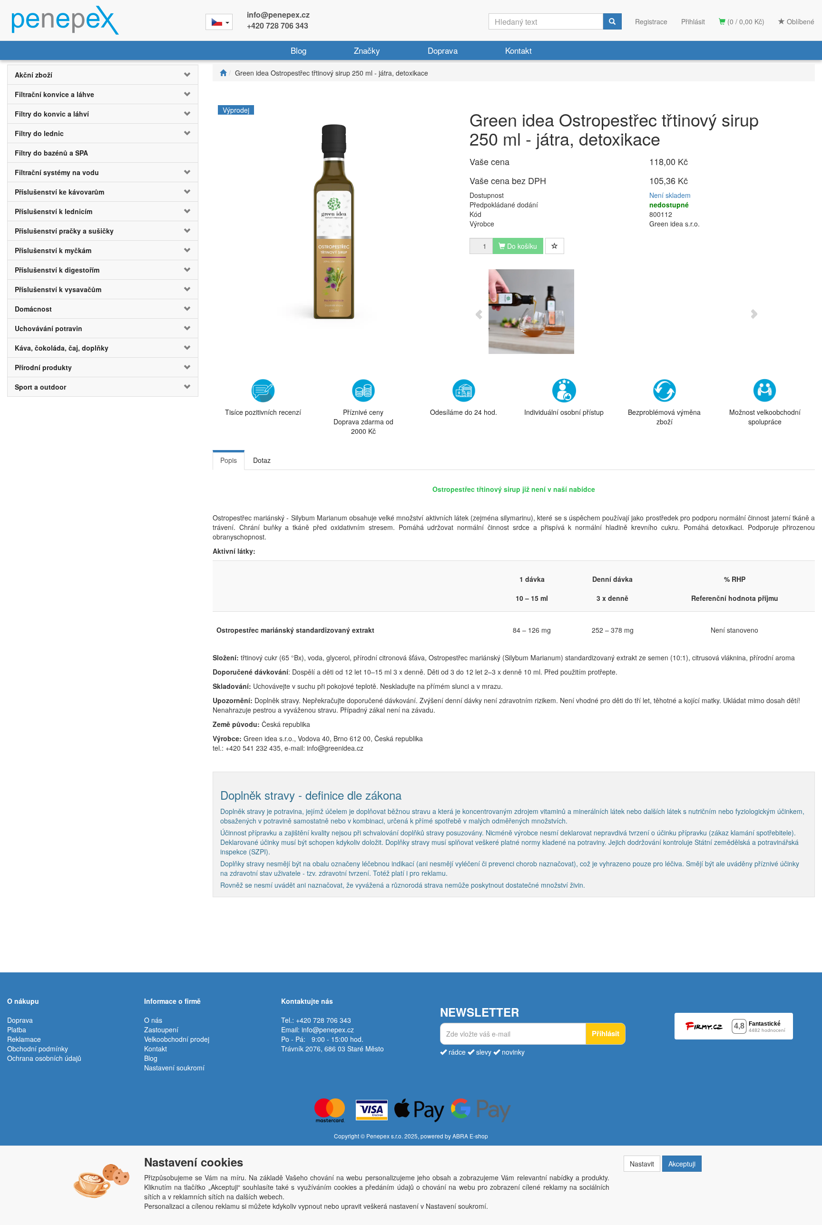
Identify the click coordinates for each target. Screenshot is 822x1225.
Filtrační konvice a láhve (54, 94)
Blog (298, 50)
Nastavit (642, 1163)
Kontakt (518, 50)
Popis (228, 460)
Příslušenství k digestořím (57, 269)
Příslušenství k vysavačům (58, 289)
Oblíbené (799, 21)
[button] (182, 74)
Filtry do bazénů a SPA (51, 152)
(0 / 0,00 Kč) (744, 21)
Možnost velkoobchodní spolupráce (765, 416)
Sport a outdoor (40, 387)
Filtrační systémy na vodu (57, 172)
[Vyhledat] (612, 21)
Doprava (443, 50)
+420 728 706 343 (277, 25)
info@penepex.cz (278, 14)
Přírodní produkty (43, 367)
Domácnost (33, 309)
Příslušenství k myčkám (53, 250)
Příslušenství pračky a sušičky (64, 230)
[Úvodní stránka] (223, 73)
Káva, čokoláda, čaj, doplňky (61, 348)
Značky (367, 50)
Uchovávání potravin (48, 328)
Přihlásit (693, 21)
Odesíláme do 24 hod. (463, 412)
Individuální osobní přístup (564, 412)
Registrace (651, 21)
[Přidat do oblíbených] (554, 246)
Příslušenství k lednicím (53, 211)
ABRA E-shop (470, 1136)
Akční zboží (33, 74)
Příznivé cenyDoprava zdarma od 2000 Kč (363, 421)
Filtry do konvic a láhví (52, 113)
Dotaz (262, 460)
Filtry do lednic (39, 133)
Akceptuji (681, 1163)
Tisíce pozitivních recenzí (263, 412)
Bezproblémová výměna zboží (664, 416)
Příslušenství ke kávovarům (59, 191)
